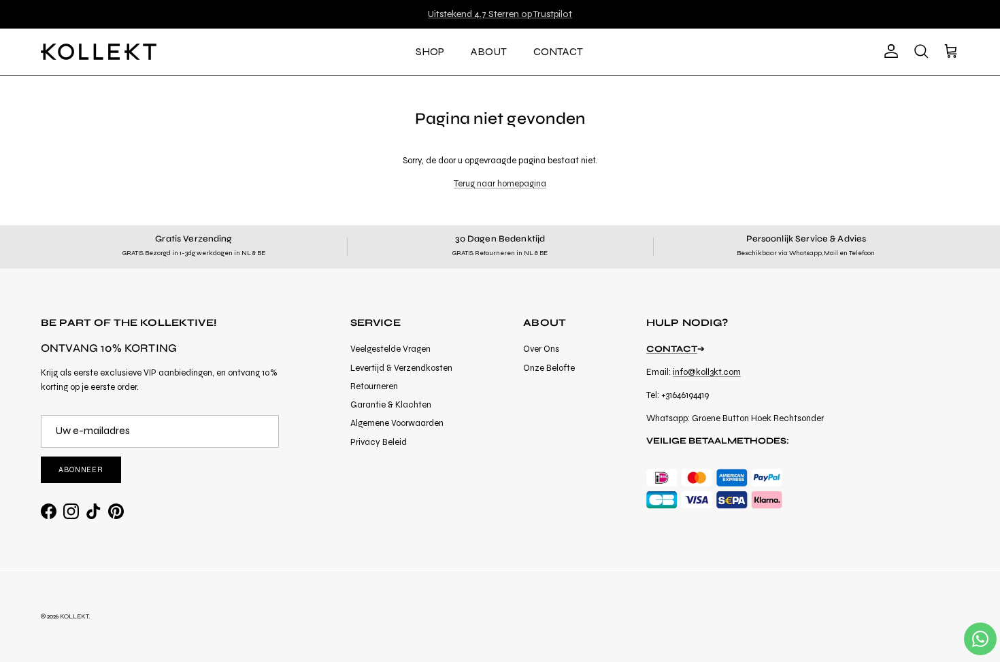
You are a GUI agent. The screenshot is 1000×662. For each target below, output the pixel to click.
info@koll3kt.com (707, 372)
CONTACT (558, 51)
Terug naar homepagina (500, 183)
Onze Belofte (549, 368)
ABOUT (489, 51)
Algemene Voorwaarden (397, 423)
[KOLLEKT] (98, 52)
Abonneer (81, 469)
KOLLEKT (74, 616)
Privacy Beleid (378, 442)
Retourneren (374, 386)
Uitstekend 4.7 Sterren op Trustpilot (500, 14)
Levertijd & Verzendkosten (401, 368)
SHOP (430, 51)
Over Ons (541, 349)
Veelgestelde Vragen (390, 349)
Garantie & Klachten (390, 404)
